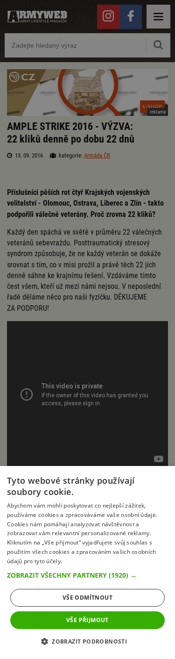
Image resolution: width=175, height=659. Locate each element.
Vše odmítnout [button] (87, 598)
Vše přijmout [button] (87, 620)
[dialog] (87, 562)
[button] (87, 575)
